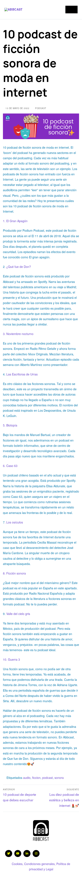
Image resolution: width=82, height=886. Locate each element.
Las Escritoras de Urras (21, 374)
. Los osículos (14, 522)
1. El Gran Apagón (16, 221)
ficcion (36, 777)
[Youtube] (17, 853)
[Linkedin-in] (26, 853)
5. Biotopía (10, 425)
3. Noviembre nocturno (18, 334)
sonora (59, 777)
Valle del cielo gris (18, 614)
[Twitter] (8, 853)
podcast (40, 108)
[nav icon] (71, 9)
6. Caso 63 (10, 466)
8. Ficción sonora (14, 573)
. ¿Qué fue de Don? (18, 266)
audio (26, 777)
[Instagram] (36, 853)
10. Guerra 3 (12, 659)
